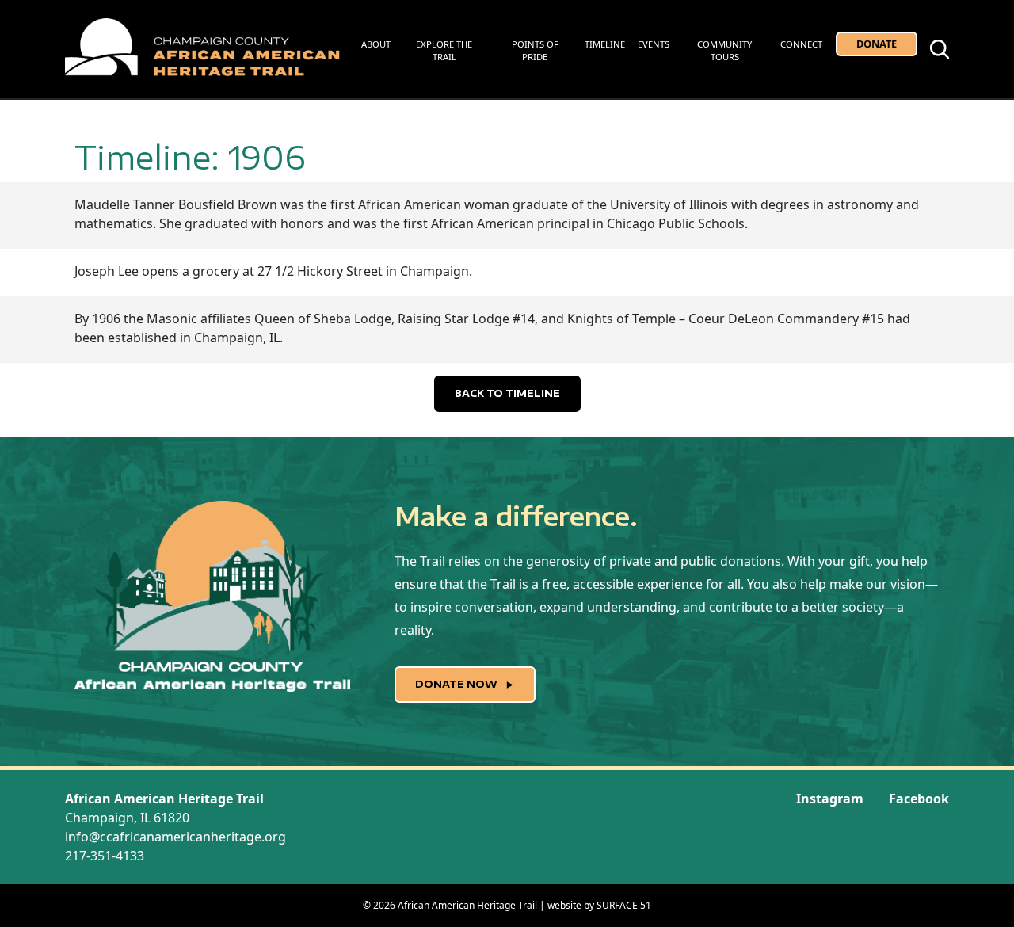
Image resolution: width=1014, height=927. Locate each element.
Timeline (605, 44)
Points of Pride (535, 50)
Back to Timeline (507, 393)
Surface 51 (624, 905)
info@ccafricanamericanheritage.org (175, 836)
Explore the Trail (444, 50)
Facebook (919, 798)
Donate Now (457, 684)
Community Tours (724, 50)
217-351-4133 (104, 855)
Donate (876, 43)
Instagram (829, 798)
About (376, 44)
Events (653, 44)
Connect (801, 44)
